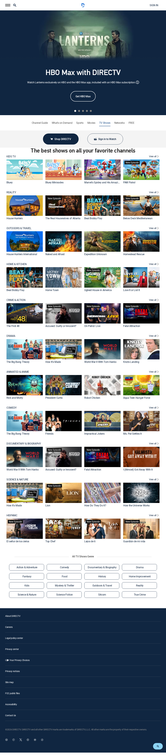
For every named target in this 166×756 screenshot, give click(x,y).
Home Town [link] (52, 290)
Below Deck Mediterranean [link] (137, 218)
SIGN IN (154, 5)
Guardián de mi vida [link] (134, 541)
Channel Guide (40, 123)
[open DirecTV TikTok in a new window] (42, 739)
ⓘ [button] (137, 82)
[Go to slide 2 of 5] (79, 111)
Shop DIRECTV (62, 139)
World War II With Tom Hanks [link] (100, 362)
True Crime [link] (140, 594)
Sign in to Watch (107, 139)
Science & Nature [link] (27, 594)
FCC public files (12, 693)
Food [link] (64, 576)
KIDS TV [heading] (11, 156)
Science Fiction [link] (64, 594)
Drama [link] (139, 567)
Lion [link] (47, 505)
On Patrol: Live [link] (92, 326)
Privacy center (12, 649)
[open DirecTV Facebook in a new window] (13, 739)
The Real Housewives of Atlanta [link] (62, 218)
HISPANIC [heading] (11, 515)
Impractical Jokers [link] (94, 433)
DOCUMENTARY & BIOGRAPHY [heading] (23, 443)
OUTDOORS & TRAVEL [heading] (18, 228)
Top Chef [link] (50, 541)
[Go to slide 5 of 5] (91, 111)
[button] (7, 5)
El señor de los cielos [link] (17, 541)
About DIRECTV (12, 615)
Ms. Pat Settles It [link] (132, 433)
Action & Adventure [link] (27, 567)
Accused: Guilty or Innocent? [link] (60, 326)
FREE (131, 123)
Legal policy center (14, 638)
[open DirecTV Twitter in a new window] (20, 739)
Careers (9, 627)
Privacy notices (12, 671)
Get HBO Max (83, 96)
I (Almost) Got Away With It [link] (138, 469)
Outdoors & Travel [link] (102, 585)
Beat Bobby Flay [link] (93, 218)
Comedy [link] (64, 567)
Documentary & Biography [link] (102, 567)
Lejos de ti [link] (89, 541)
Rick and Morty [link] (14, 398)
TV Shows (104, 123)
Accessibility (11, 704)
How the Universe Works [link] (136, 505)
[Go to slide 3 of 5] (83, 111)
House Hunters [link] (14, 218)
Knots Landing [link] (131, 362)
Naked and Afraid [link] (55, 254)
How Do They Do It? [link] (95, 505)
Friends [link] (49, 433)
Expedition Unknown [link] (95, 254)
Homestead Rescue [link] (133, 254)
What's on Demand (62, 123)
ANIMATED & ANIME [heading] (17, 372)
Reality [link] (139, 585)
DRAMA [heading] (10, 336)
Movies (91, 123)
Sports (79, 123)
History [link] (102, 576)
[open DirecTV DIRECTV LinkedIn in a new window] (6, 739)
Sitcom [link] (102, 594)
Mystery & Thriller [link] (64, 585)
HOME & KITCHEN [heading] (16, 264)
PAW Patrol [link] (129, 182)
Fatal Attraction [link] (131, 326)
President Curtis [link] (54, 398)
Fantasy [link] (27, 576)
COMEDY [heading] (11, 407)
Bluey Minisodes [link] (54, 182)
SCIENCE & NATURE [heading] (17, 479)
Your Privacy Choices (19, 660)
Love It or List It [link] (131, 290)
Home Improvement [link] (140, 576)
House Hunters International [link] (21, 254)
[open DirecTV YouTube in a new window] (35, 739)
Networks (119, 123)
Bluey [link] (9, 182)
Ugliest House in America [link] (98, 290)
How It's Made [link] (53, 362)
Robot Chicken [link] (92, 398)
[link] (24, 169)
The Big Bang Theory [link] (18, 362)
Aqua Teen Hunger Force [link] (136, 398)
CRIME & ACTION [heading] (15, 300)
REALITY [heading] (11, 192)
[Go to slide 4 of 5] (87, 111)
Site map (9, 682)
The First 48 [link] (12, 326)
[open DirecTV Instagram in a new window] (28, 739)
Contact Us (10, 715)
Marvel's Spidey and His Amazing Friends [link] (107, 182)
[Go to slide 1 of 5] (75, 111)
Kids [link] (26, 585)
